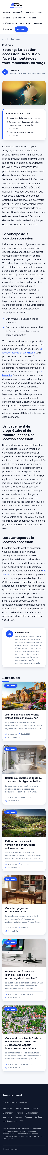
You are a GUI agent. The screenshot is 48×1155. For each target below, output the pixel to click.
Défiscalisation (10, 23)
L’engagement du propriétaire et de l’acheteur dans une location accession (24, 125)
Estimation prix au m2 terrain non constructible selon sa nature (20, 845)
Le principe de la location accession (24, 118)
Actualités (18, 12)
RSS (21, 1121)
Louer (39, 12)
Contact (21, 29)
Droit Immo (25, 23)
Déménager (19, 17)
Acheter (30, 12)
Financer (32, 17)
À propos (7, 29)
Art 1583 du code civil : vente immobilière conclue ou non (22, 716)
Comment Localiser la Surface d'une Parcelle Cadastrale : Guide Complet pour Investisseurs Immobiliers (23, 1043)
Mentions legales (10, 1121)
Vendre (6, 17)
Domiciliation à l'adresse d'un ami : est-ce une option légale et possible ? (21, 975)
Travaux (38, 23)
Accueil (6, 12)
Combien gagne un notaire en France (16, 909)
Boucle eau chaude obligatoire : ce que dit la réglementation (23, 779)
